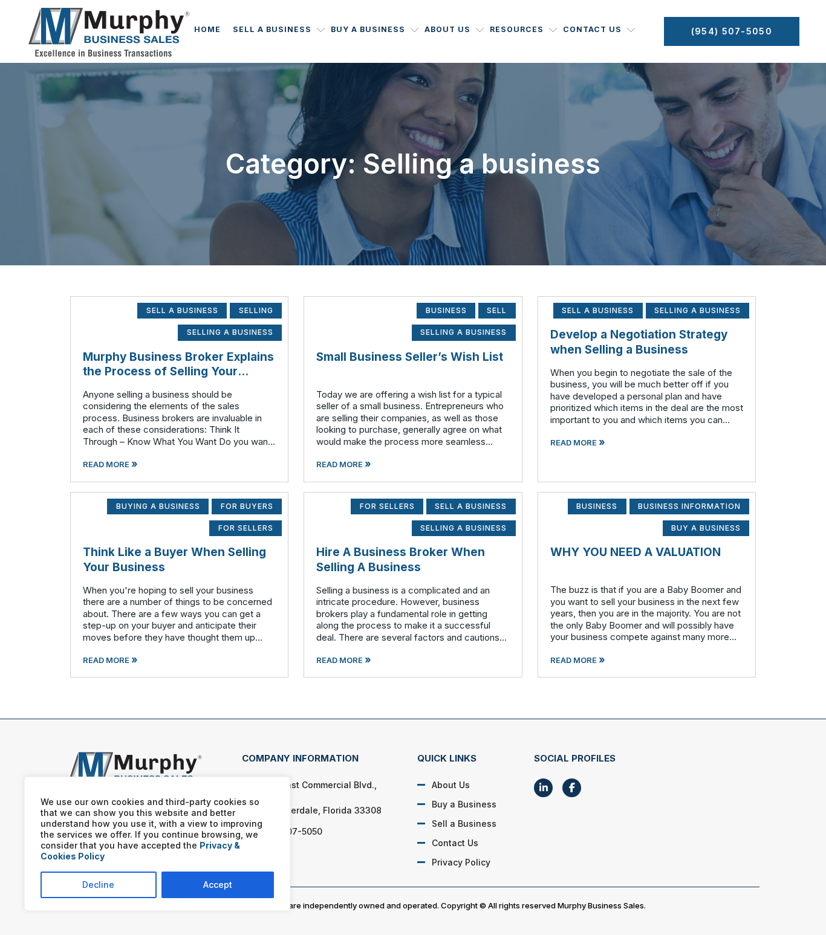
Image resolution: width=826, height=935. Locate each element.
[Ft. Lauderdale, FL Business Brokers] (141, 772)
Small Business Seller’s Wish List (409, 357)
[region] (157, 844)
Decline (98, 884)
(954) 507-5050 (731, 31)
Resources (517, 29)
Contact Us (592, 29)
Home (207, 29)
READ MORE (110, 464)
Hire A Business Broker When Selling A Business (400, 559)
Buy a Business (368, 29)
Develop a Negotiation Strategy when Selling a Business (638, 342)
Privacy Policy (461, 862)
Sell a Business (272, 29)
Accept (217, 884)
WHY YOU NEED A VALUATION (635, 552)
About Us (447, 29)
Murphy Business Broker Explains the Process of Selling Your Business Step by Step (178, 371)
